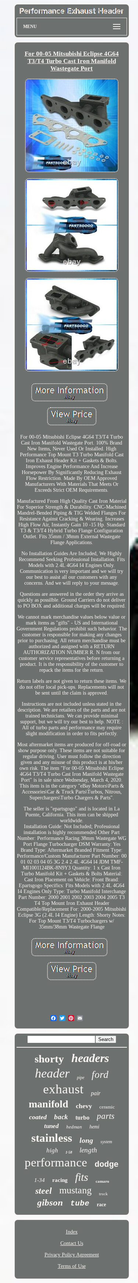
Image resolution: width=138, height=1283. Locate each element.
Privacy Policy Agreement (72, 1255)
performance (56, 1162)
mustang (75, 1190)
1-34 (39, 1180)
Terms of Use (72, 1266)
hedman (74, 1127)
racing (60, 1180)
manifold (48, 1104)
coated (38, 1117)
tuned (51, 1126)
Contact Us (71, 1243)
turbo (82, 1117)
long (86, 1140)
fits (81, 1177)
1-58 (69, 1152)
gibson (50, 1202)
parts (105, 1116)
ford (100, 1074)
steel (43, 1191)
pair (95, 1093)
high (52, 1150)
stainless (51, 1137)
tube (79, 1203)
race (101, 1204)
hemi (94, 1127)
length (88, 1150)
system (106, 1141)
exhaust (63, 1089)
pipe (80, 1077)
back (61, 1117)
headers (90, 1058)
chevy (84, 1106)
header (52, 1073)
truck (103, 1194)
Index (72, 1232)
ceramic (107, 1107)
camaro (102, 1181)
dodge (106, 1164)
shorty (49, 1059)
